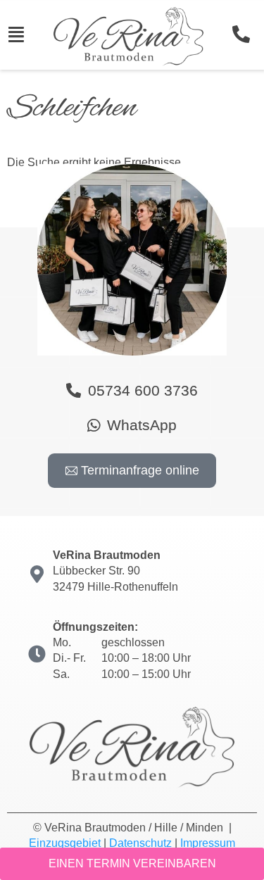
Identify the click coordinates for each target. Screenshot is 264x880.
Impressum (207, 843)
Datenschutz (140, 843)
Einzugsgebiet (65, 843)
